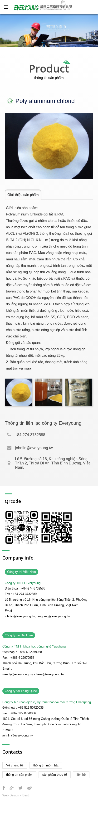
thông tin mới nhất (46, 765)
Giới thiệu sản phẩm (23, 195)
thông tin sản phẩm (19, 774)
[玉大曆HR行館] (20, 788)
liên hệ (81, 774)
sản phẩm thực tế (54, 774)
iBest (25, 795)
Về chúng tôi (15, 765)
